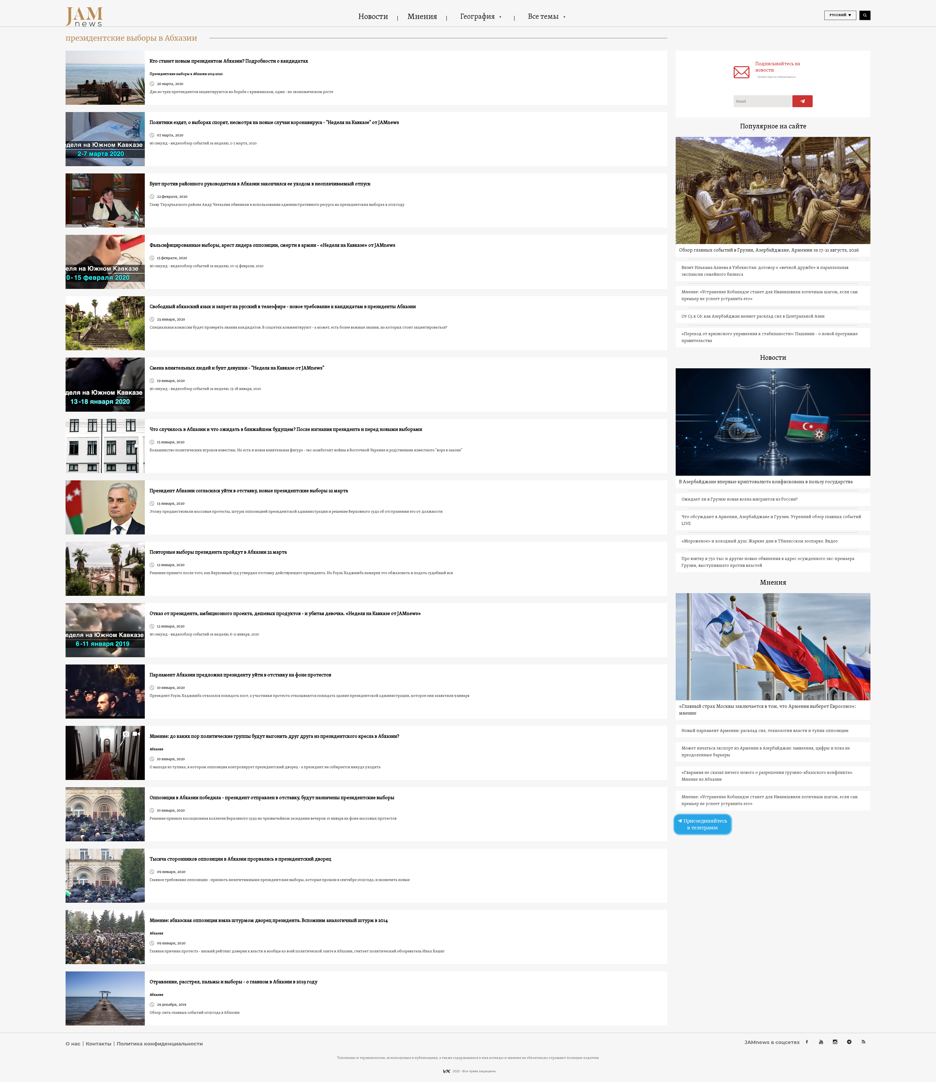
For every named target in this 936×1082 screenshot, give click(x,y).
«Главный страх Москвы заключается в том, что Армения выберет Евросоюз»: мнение (767, 710)
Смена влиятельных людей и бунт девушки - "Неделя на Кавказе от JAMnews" (237, 368)
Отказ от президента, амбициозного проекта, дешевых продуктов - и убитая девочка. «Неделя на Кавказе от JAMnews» (285, 614)
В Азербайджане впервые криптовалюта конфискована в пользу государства (766, 482)
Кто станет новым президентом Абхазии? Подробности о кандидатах (229, 61)
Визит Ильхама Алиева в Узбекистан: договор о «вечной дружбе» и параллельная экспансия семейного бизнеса (765, 271)
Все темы (543, 16)
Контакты (98, 1043)
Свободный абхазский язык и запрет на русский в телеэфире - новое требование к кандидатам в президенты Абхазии (283, 307)
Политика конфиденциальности (160, 1043)
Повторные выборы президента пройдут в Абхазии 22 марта (218, 552)
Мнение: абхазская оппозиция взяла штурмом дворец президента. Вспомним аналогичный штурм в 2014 (269, 921)
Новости (373, 17)
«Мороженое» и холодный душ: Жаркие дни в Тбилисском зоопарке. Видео (760, 541)
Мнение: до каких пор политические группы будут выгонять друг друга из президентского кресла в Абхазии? (274, 736)
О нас (73, 1043)
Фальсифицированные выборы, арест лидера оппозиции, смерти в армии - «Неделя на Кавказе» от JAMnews (272, 245)
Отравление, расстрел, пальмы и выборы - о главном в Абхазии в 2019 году (233, 982)
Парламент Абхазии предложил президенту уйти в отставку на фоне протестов (240, 675)
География (477, 16)
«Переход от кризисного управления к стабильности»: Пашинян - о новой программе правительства (770, 337)
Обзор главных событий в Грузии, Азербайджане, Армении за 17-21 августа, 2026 (769, 250)
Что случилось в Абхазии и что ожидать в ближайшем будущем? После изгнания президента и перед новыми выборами (286, 430)
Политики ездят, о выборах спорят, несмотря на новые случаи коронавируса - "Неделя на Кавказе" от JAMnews (274, 123)
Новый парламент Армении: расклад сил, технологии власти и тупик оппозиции (765, 731)
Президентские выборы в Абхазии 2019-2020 (186, 74)
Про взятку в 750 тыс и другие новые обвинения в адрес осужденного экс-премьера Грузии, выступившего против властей (768, 562)
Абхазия (156, 749)
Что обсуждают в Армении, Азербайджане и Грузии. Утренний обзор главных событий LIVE (771, 520)
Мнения (422, 17)
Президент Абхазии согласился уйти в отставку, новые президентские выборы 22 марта (249, 491)
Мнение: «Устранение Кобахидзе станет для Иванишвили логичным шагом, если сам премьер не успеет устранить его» (770, 295)
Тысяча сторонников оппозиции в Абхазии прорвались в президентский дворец (240, 859)
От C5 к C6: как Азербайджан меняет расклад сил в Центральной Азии (753, 316)
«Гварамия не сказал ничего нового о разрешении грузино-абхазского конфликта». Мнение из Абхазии (767, 776)
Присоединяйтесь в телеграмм (704, 824)
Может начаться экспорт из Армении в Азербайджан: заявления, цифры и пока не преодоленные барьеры (766, 752)
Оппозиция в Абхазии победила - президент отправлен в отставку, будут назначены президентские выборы (272, 798)
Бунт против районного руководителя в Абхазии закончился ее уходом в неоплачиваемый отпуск (260, 184)
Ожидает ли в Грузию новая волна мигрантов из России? (740, 499)
